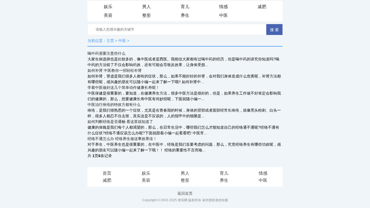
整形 (146, 15)
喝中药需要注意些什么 (106, 53)
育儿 (185, 6)
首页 (107, 173)
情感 (223, 6)
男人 (146, 6)
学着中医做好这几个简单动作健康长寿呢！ (123, 87)
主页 (110, 40)
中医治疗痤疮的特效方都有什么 (114, 104)
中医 (223, 15)
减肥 (262, 6)
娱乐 (108, 6)
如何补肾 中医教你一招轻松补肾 (114, 70)
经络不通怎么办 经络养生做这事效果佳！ (122, 138)
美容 (108, 15)
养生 (185, 15)
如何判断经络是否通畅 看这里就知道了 (120, 121)
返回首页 (185, 193)
